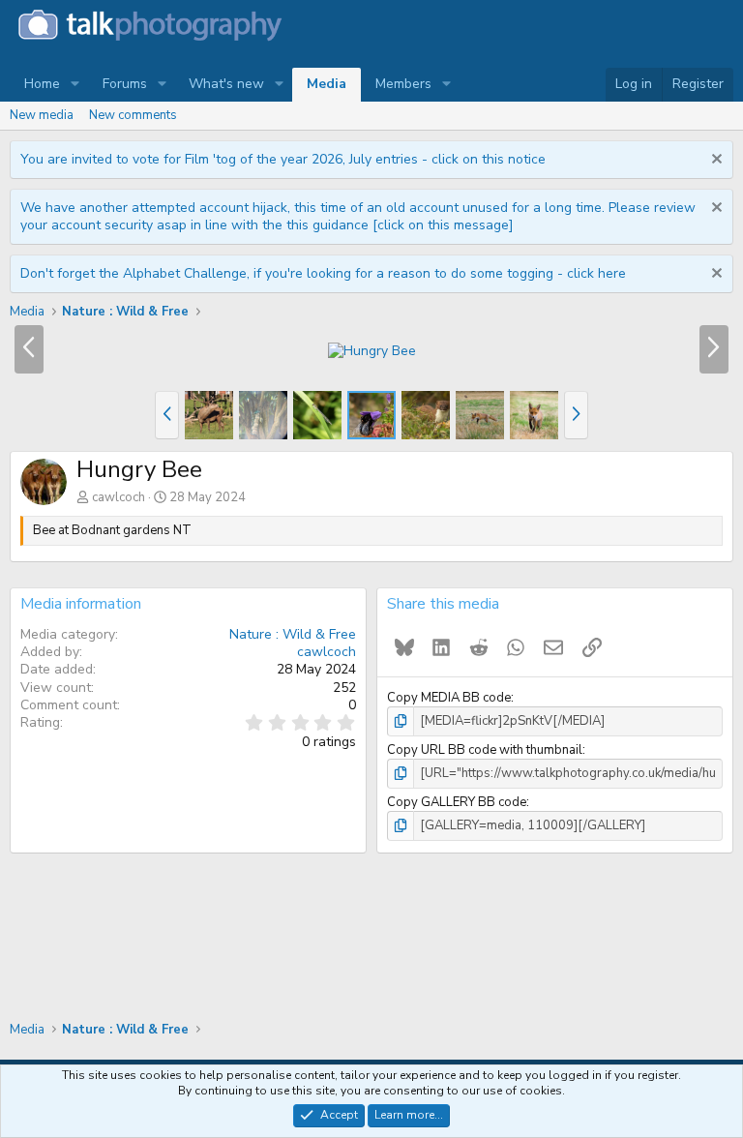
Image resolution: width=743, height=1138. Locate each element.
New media (42, 115)
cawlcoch (118, 497)
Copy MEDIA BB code (449, 697)
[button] (75, 84)
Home (42, 84)
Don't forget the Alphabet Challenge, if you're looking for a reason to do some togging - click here (323, 273)
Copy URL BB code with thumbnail (484, 750)
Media (326, 84)
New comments (133, 115)
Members (403, 84)
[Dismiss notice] (714, 161)
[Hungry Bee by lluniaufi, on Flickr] (372, 351)
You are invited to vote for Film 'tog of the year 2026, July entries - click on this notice (283, 159)
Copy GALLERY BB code (456, 802)
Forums (125, 84)
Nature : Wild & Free (292, 634)
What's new (226, 84)
